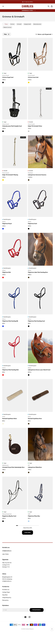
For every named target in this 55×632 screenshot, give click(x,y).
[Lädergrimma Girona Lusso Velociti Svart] (40, 346)
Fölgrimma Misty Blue (34, 516)
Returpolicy (5, 600)
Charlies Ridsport (29, 629)
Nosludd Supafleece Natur (9, 418)
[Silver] (28, 131)
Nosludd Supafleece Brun (35, 418)
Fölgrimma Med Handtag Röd (10, 369)
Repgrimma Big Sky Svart (9, 516)
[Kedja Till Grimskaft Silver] (40, 103)
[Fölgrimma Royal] (14, 200)
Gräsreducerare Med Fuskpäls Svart (12, 126)
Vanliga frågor (6, 592)
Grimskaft (19, 24)
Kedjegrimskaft (27, 24)
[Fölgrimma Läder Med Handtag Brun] (40, 249)
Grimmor (12, 24)
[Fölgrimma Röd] (14, 249)
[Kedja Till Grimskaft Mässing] (14, 151)
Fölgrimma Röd (6, 272)
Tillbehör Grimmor (7, 27)
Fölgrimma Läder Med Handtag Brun (38, 272)
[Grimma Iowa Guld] (40, 54)
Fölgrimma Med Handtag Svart (36, 321)
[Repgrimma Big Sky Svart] (14, 493)
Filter (5, 34)
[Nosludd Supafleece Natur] (14, 395)
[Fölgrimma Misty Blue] (40, 493)
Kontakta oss (5, 589)
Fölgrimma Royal (7, 223)
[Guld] (28, 82)
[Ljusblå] (28, 521)
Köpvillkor (5, 595)
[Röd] (3, 277)
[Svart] (3, 82)
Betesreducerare (37, 24)
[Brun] (28, 180)
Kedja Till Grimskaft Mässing (10, 174)
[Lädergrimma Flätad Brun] (40, 444)
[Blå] (3, 228)
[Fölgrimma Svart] (40, 200)
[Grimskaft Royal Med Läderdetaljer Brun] (14, 444)
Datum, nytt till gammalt (44, 34)
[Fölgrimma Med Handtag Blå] (14, 298)
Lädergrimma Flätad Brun (35, 467)
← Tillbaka (5, 24)
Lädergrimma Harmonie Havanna (37, 174)
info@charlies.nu (6, 550)
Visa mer (27, 532)
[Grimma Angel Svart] (14, 54)
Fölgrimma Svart (32, 223)
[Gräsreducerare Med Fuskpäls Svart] (14, 103)
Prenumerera (36, 610)
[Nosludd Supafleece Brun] (40, 395)
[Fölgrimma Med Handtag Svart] (40, 298)
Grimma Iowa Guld (33, 77)
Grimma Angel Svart (7, 77)
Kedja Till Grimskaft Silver (35, 126)
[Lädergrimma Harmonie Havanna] (40, 151)
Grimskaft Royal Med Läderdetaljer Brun (13, 467)
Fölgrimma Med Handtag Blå (10, 321)
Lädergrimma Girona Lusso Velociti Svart (39, 369)
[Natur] (3, 423)
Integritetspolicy (6, 597)
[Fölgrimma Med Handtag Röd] (14, 346)
